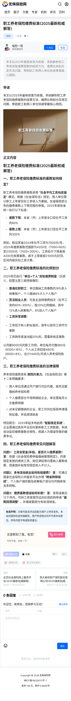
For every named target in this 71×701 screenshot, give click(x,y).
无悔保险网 (44, 675)
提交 (62, 646)
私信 (63, 47)
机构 (44, 12)
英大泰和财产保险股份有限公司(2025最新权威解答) (54, 581)
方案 (25, 12)
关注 (51, 47)
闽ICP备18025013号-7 (35, 680)
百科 (62, 12)
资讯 (53, 12)
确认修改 (63, 604)
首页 (7, 12)
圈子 (16, 12)
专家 (35, 12)
